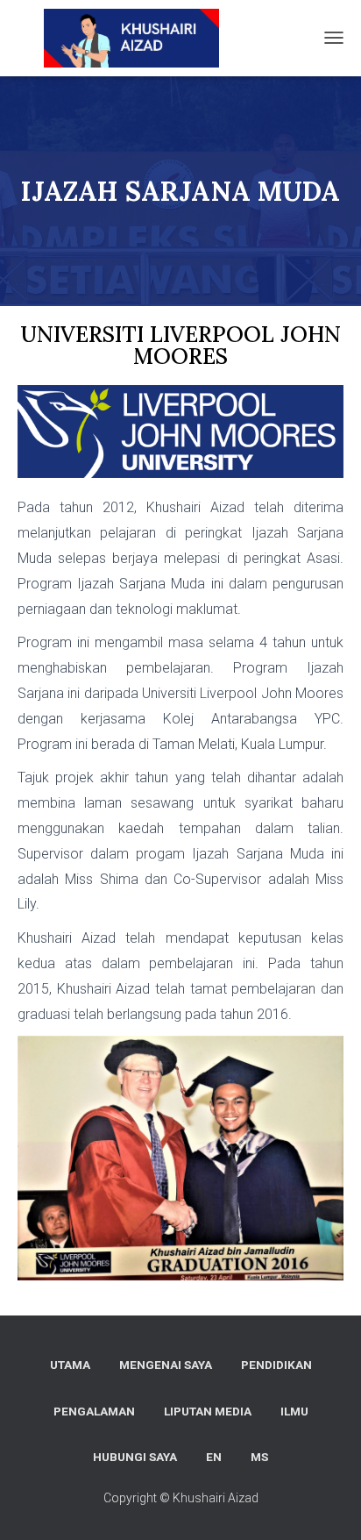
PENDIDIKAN (276, 1365)
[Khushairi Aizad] (120, 38)
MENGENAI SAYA (165, 1365)
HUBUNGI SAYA (135, 1457)
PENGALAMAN (94, 1411)
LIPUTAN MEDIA (207, 1411)
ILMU (294, 1411)
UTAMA (70, 1365)
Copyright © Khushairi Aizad (180, 1498)
